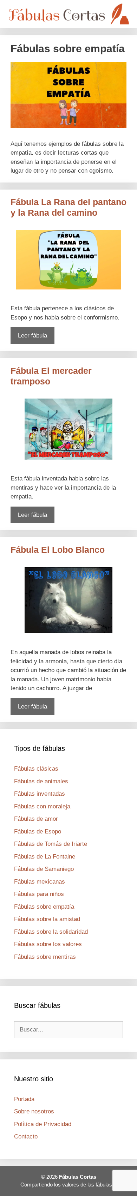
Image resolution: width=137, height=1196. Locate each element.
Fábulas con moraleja (42, 806)
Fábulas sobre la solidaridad (51, 931)
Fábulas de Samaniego (44, 869)
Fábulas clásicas (36, 768)
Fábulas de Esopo (37, 831)
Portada (24, 1099)
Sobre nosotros (34, 1111)
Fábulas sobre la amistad (47, 919)
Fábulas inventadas (39, 793)
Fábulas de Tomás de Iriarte (50, 844)
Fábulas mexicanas (39, 881)
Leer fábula (32, 335)
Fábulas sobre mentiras (45, 956)
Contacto (26, 1136)
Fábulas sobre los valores (48, 944)
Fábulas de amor (36, 818)
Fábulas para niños (39, 894)
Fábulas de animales (41, 781)
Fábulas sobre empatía (44, 906)
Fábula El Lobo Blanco (58, 550)
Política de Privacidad (42, 1124)
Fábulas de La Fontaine (44, 856)
